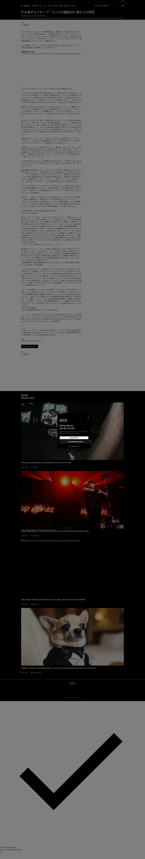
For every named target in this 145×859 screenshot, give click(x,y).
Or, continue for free (74, 446)
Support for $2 (74, 437)
